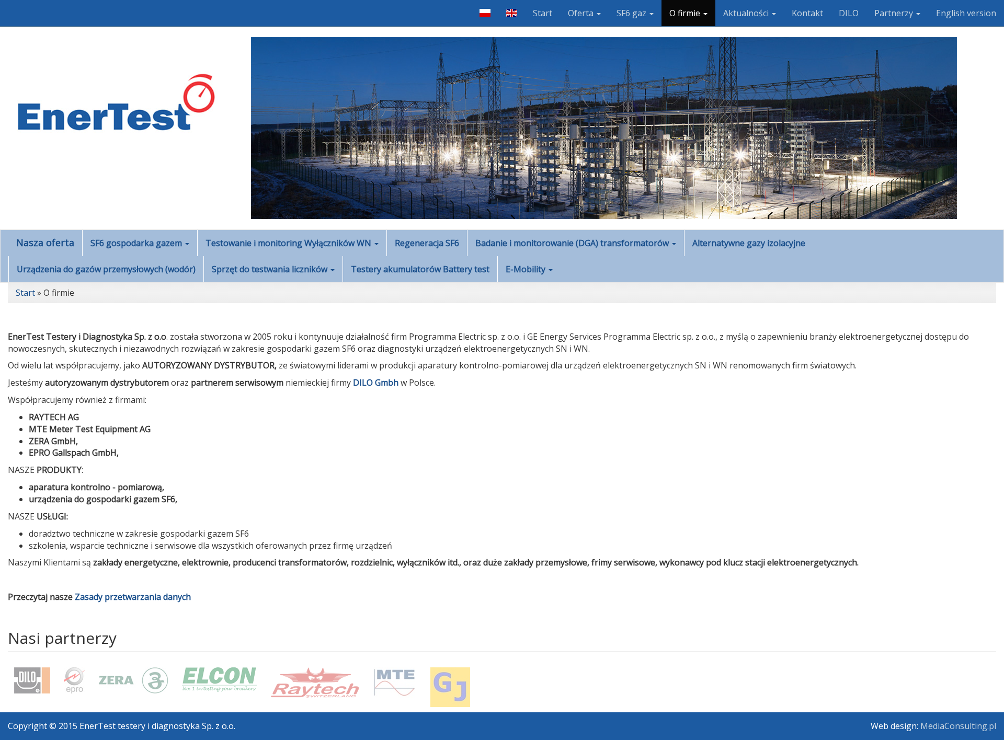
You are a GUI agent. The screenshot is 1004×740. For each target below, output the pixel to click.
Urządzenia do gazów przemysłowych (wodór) (106, 269)
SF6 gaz (632, 13)
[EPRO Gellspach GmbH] (75, 680)
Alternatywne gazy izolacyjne (748, 243)
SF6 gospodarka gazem (137, 243)
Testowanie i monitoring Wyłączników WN (289, 243)
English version (966, 13)
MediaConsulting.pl (958, 726)
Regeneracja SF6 (427, 243)
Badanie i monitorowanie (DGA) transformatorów (573, 243)
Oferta (582, 13)
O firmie (685, 13)
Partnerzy (894, 13)
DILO (849, 13)
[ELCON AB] (219, 679)
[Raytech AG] (315, 682)
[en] (511, 13)
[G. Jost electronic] (450, 687)
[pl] (484, 13)
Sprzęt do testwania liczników (270, 269)
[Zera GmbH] (134, 680)
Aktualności (747, 13)
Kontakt (807, 13)
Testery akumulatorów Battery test (420, 269)
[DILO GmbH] (32, 680)
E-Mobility (526, 269)
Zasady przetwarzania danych (133, 597)
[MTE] (395, 682)
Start (542, 13)
